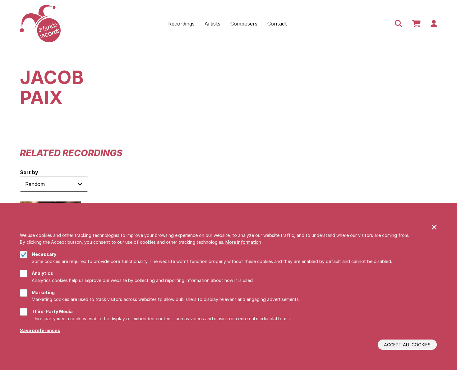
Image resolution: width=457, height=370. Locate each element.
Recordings (181, 24)
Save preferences (40, 330)
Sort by (29, 172)
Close (434, 227)
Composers (243, 24)
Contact (277, 24)
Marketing (43, 292)
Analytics (42, 273)
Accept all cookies (407, 344)
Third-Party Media (52, 311)
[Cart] (416, 24)
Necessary (44, 254)
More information (243, 242)
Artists (212, 24)
